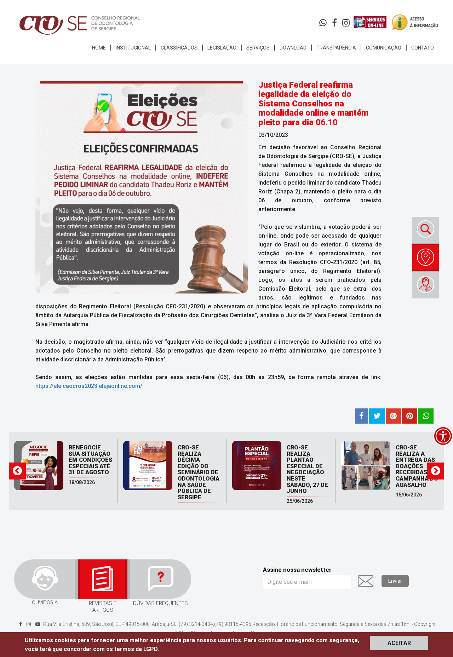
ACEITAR (399, 643)
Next (435, 471)
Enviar (395, 581)
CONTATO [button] (422, 48)
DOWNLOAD (293, 48)
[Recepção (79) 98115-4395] (323, 24)
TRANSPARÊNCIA (336, 48)
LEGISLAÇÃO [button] (221, 48)
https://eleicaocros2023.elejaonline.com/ (88, 386)
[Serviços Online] (370, 22)
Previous (17, 471)
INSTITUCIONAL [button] (133, 48)
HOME (99, 48)
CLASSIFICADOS (179, 48)
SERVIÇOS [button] (258, 48)
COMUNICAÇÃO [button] (383, 48)
